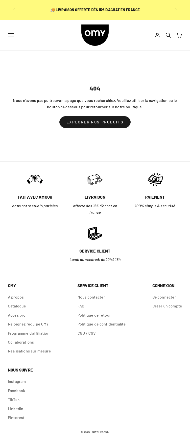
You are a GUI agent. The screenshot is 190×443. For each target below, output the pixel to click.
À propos (16, 297)
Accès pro (16, 315)
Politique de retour (94, 315)
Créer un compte (167, 305)
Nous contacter (91, 297)
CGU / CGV (86, 333)
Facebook (16, 390)
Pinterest (16, 417)
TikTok (14, 399)
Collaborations (21, 342)
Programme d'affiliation (28, 333)
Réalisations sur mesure (29, 351)
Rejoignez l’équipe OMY (28, 324)
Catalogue (17, 305)
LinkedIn (15, 408)
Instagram (17, 381)
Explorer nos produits (95, 122)
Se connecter (164, 297)
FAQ (80, 305)
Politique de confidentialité (101, 324)
